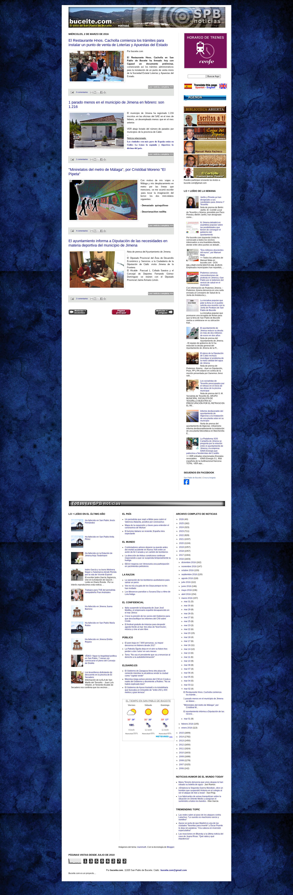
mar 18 (187, 637)
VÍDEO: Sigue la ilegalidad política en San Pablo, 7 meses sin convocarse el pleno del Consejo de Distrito (101, 659)
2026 (181, 519)
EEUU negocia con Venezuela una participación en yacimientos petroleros (147, 565)
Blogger (170, 847)
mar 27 (187, 617)
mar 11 (187, 657)
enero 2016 (187, 728)
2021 (181, 539)
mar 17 (187, 641)
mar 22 (187, 629)
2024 (181, 527)
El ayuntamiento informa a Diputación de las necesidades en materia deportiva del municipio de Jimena (118, 243)
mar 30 (187, 605)
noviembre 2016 (189, 566)
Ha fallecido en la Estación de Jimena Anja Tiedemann (98, 554)
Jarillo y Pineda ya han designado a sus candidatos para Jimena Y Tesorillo (212, 201)
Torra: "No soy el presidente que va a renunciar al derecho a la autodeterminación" (147, 656)
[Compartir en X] (98, 92)
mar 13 (187, 653)
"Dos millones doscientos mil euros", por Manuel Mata (211, 252)
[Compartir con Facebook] (101, 92)
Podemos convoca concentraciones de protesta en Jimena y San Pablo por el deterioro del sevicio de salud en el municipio (212, 279)
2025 (181, 523)
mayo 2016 (186, 590)
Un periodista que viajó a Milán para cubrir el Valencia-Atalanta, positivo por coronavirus (145, 520)
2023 (181, 531)
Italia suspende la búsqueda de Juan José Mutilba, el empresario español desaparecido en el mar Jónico (147, 610)
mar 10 (187, 661)
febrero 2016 (187, 724)
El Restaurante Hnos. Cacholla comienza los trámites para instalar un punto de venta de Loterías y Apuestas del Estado (118, 42)
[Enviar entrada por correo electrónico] (72, 92)
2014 (181, 737)
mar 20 (187, 633)
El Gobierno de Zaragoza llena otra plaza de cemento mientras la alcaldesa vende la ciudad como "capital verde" (146, 673)
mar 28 (187, 613)
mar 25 (187, 621)
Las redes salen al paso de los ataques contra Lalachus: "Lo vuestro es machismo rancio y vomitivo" (200, 817)
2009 (181, 756)
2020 (181, 543)
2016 (181, 559)
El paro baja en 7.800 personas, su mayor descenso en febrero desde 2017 (144, 644)
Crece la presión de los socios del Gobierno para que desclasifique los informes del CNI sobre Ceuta (147, 618)
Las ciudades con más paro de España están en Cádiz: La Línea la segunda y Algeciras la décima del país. (150, 145)
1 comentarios (82, 159)
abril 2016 (186, 594)
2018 (181, 551)
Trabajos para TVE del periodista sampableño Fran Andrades (100, 591)
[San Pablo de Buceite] (186, 484)
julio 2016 (186, 582)
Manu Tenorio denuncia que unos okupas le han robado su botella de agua (201, 783)
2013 (181, 740)
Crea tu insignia (209, 478)
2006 (181, 768)
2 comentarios (82, 299)
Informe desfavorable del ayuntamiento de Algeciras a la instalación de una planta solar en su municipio (212, 416)
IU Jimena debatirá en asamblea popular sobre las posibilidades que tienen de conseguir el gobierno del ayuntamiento (211, 228)
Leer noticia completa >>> (160, 87)
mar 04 (187, 681)
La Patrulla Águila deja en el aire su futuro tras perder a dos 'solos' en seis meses (146, 650)
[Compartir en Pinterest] (104, 92)
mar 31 (187, 601)
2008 (181, 760)
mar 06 (187, 673)
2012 (181, 745)
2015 (181, 733)
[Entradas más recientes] (78, 312)
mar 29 (187, 609)
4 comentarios (82, 231)
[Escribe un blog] (95, 92)
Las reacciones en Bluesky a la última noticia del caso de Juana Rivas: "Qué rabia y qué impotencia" (201, 836)
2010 (181, 752)
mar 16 (187, 645)
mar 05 (187, 677)
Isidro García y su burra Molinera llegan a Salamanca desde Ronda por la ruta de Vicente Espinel (100, 572)
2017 (181, 555)
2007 (181, 764)
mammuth (141, 847)
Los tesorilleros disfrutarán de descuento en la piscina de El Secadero (98, 674)
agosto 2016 (187, 578)
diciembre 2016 (188, 562)
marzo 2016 (187, 598)
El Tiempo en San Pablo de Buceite (148, 700)
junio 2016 (186, 586)
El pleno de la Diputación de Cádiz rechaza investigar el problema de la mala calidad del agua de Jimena (212, 358)
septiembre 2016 (189, 574)
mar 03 (187, 685)
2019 (181, 547)
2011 (181, 748)
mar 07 (187, 669)
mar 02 (187, 689)
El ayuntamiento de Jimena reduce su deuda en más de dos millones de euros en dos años (211, 332)
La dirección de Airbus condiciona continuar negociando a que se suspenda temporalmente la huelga (148, 558)
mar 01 (187, 719)
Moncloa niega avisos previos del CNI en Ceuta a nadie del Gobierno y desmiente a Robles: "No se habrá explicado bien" (147, 681)
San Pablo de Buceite (192, 478)
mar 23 (187, 625)
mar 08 (187, 665)
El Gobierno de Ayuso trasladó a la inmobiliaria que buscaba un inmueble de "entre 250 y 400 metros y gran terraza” (146, 690)
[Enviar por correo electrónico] (91, 92)
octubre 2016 (187, 570)
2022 (181, 535)
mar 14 (187, 649)
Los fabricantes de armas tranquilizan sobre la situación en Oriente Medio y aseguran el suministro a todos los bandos (200, 798)
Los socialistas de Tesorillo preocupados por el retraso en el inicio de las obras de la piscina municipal (212, 386)
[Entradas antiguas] (164, 312)
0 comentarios (82, 92)
